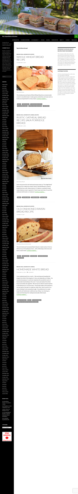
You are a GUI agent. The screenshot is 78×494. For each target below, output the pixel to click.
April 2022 (4, 168)
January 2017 (5, 283)
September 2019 (5, 225)
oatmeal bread (26, 197)
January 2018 (5, 262)
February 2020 (5, 216)
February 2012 (5, 391)
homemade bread (37, 300)
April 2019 (4, 234)
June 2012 (4, 384)
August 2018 (4, 249)
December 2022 (5, 154)
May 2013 (4, 364)
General (32, 114)
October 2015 (5, 311)
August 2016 (4, 293)
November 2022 (5, 155)
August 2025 (4, 101)
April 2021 (4, 190)
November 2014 (5, 331)
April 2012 (4, 388)
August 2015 (4, 315)
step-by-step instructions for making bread (28, 301)
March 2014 (4, 346)
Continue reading (41, 98)
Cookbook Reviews (25, 39)
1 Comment (31, 272)
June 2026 (4, 86)
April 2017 (4, 278)
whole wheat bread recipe (35, 105)
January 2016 (5, 305)
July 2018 (4, 251)
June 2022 (4, 165)
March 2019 (4, 236)
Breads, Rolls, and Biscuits (23, 54)
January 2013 (5, 371)
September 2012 (5, 379)
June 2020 (4, 208)
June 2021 (4, 187)
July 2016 (4, 294)
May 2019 (4, 232)
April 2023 (4, 146)
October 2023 (5, 135)
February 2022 (5, 172)
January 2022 (5, 174)
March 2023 (4, 148)
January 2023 (5, 152)
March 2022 (4, 170)
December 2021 (5, 176)
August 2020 (4, 205)
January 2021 (5, 196)
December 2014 (5, 329)
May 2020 (4, 210)
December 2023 (5, 132)
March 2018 (4, 258)
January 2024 (5, 130)
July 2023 (4, 141)
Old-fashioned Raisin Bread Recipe (31, 210)
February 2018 (5, 260)
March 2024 (4, 126)
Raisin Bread (34, 255)
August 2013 (4, 358)
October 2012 (5, 377)
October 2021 (5, 179)
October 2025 (5, 97)
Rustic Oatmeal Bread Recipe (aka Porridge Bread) (31, 120)
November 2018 (5, 243)
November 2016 (5, 287)
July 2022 (4, 163)
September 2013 (5, 357)
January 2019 (5, 240)
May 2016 (4, 298)
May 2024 (4, 123)
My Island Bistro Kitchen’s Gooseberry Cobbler (6, 403)
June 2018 (4, 252)
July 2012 (4, 382)
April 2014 (4, 344)
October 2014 (5, 333)
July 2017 (4, 272)
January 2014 (5, 349)
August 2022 (4, 161)
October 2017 (5, 267)
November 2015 (5, 309)
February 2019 (5, 238)
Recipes (48, 39)
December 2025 (5, 95)
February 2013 (5, 369)
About (61, 39)
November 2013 (5, 353)
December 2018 (5, 241)
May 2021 (4, 188)
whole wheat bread (22, 105)
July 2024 (4, 119)
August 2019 (4, 227)
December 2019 (5, 219)
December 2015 (5, 307)
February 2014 (5, 347)
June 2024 (4, 121)
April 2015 (4, 322)
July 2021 (4, 185)
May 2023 (4, 144)
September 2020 (5, 203)
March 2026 (4, 90)
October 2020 (5, 201)
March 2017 (4, 280)
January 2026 (5, 93)
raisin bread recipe (43, 255)
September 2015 (5, 313)
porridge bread (35, 197)
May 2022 (4, 166)
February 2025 (5, 106)
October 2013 (5, 355)
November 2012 (5, 375)
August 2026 (4, 84)
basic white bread (22, 300)
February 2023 (5, 150)
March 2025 (4, 104)
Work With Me (55, 39)
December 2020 (5, 197)
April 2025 (4, 102)
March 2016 (4, 302)
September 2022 (5, 159)
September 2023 (5, 137)
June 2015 (4, 318)
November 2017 (5, 265)
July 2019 (4, 229)
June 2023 (4, 143)
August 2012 (4, 380)
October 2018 (5, 245)
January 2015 (5, 327)
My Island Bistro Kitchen (9, 36)
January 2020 (5, 218)
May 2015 (4, 320)
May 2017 (4, 276)
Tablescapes (74, 39)
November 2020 (5, 199)
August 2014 (4, 336)
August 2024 (4, 117)
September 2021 (5, 181)
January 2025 (5, 108)
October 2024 (5, 113)
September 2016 (5, 291)
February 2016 (5, 304)
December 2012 (5, 373)
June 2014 (4, 340)
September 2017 (5, 269)
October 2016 (5, 289)
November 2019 (5, 221)
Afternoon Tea (15, 39)
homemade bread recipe (36, 104)
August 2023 (4, 139)
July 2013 (4, 360)
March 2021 (4, 192)
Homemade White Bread (33, 269)
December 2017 (5, 263)
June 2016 (4, 296)
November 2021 (5, 177)
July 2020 (4, 207)
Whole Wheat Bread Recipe (30, 58)
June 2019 (4, 230)
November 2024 (5, 112)
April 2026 (4, 88)
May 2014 (4, 342)
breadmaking (26, 104)
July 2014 (4, 338)
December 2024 (5, 110)
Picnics (42, 39)
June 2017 (4, 274)
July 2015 (4, 316)
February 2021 (5, 194)
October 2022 (5, 157)
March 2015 (4, 324)
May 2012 (4, 386)
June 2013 (4, 362)
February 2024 (5, 128)
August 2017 (4, 271)
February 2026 (5, 91)
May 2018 (4, 254)
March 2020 (4, 214)
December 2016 (5, 285)
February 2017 (5, 282)
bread (19, 104)
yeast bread (46, 105)
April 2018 (4, 256)
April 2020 (4, 212)
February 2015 (5, 326)
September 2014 (5, 335)
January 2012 (5, 393)
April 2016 (4, 300)
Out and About (34, 39)
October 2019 (5, 223)
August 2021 (4, 183)
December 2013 (5, 351)
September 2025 (5, 99)
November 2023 (5, 133)
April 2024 (4, 124)
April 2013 (4, 366)
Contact (68, 39)
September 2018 (5, 247)
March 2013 (4, 368)
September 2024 (5, 115)
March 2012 (4, 390)
